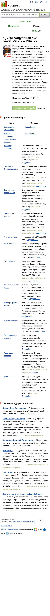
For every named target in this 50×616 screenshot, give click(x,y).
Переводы (13, 26)
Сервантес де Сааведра (14, 419)
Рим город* (8, 451)
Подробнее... (30, 127)
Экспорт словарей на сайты (10, 529)
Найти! (44, 15)
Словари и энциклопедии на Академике (23, 9)
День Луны (8, 376)
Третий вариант (11, 320)
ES (41, 2)
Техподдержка (17, 521)
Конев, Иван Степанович (14, 408)
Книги (36, 26)
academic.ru (10, 4)
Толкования (25, 22)
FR (46, 2)
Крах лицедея (10, 243)
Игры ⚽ (36, 31)
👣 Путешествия (6, 526)
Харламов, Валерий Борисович (18, 440)
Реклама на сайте (29, 521)
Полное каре (9, 261)
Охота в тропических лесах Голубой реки (22, 494)
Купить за (24, 108)
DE (36, 2)
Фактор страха (10, 237)
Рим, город (8, 472)
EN (31, 2)
